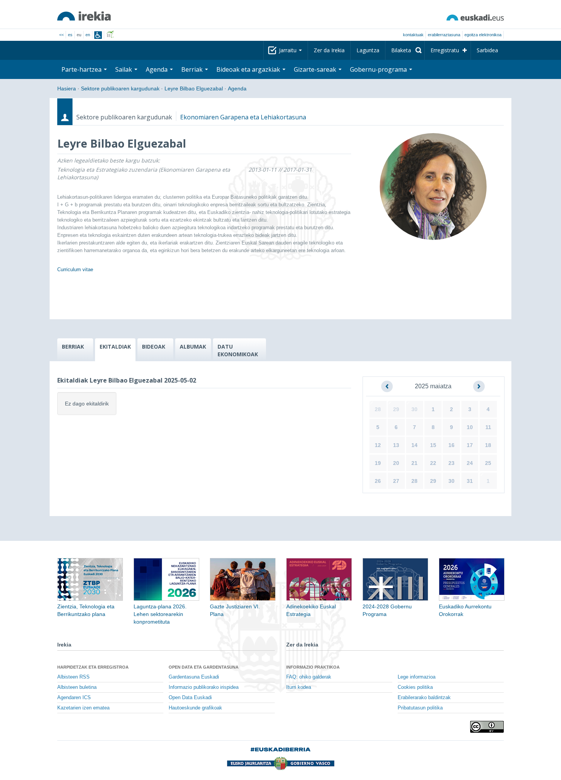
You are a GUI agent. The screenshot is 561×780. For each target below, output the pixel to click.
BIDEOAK (153, 346)
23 (451, 463)
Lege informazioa (416, 677)
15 (433, 445)
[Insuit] (98, 35)
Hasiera (66, 88)
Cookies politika (415, 687)
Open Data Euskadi (190, 697)
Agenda (237, 88)
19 (378, 463)
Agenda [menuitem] (157, 69)
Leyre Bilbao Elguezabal (193, 88)
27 (396, 481)
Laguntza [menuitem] (367, 50)
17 (470, 445)
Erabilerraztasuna (444, 34)
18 (488, 445)
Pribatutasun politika (420, 708)
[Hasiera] (84, 16)
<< (61, 34)
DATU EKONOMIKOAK (238, 350)
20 (396, 463)
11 (488, 427)
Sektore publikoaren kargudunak (120, 88)
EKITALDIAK (115, 346)
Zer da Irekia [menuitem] (329, 50)
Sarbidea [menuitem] (487, 50)
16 (451, 445)
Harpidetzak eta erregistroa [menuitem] (93, 667)
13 (396, 445)
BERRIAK (73, 346)
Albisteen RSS (73, 677)
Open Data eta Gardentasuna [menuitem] (204, 667)
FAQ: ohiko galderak (308, 677)
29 (396, 409)
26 (378, 481)
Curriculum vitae (75, 269)
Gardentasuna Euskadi (194, 677)
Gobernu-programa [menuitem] (379, 69)
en (87, 34)
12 (378, 445)
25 (488, 463)
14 (414, 445)
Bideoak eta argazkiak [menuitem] (249, 69)
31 (470, 481)
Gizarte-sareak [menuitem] (316, 69)
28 (378, 409)
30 (414, 409)
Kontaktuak (413, 34)
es (70, 34)
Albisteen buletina (77, 687)
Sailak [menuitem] (124, 69)
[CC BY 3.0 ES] (487, 727)
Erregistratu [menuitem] (444, 50)
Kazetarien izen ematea (83, 708)
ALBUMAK (193, 346)
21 (414, 463)
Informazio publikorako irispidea (204, 687)
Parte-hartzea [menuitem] (82, 69)
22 (433, 463)
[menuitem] (404, 50)
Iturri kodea (298, 687)
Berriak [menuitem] (192, 69)
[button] (387, 386)
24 (470, 463)
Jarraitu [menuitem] (288, 50)
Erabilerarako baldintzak (424, 697)
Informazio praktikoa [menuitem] (313, 667)
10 (470, 427)
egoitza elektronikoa (482, 34)
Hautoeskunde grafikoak (195, 708)
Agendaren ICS (74, 697)
